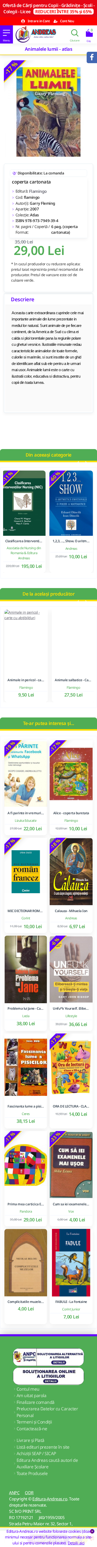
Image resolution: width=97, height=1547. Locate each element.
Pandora (26, 1211)
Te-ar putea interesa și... (48, 723)
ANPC (14, 1492)
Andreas (72, 548)
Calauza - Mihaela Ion (71, 911)
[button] (77, 463)
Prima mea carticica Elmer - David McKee (26, 1204)
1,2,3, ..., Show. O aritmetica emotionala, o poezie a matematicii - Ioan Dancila (72, 541)
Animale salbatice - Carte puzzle (72, 680)
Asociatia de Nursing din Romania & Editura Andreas (25, 553)
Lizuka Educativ (26, 820)
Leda (25, 1016)
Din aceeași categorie (48, 455)
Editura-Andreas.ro (49, 1499)
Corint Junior (71, 1309)
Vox (71, 1211)
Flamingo (38, 191)
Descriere (22, 299)
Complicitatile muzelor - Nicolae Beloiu (26, 1302)
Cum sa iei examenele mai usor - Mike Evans (71, 1204)
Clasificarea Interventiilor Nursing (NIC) (24, 541)
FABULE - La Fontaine (71, 1302)
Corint (25, 918)
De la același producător (48, 594)
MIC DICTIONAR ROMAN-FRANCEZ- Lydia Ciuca (26, 911)
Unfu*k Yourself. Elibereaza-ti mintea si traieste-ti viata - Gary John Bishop (71, 1008)
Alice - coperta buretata (71, 813)
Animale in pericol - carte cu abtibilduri (24, 680)
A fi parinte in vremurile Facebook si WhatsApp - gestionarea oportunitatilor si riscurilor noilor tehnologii (26, 813)
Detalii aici (76, 1542)
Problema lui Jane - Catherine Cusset (26, 1008)
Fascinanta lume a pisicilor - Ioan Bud (26, 1106)
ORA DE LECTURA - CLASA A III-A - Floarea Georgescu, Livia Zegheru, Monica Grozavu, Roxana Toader (71, 1106)
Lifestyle (71, 1016)
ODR (29, 1492)
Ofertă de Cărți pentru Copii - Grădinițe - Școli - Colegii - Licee (48, 8)
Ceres (26, 1113)
